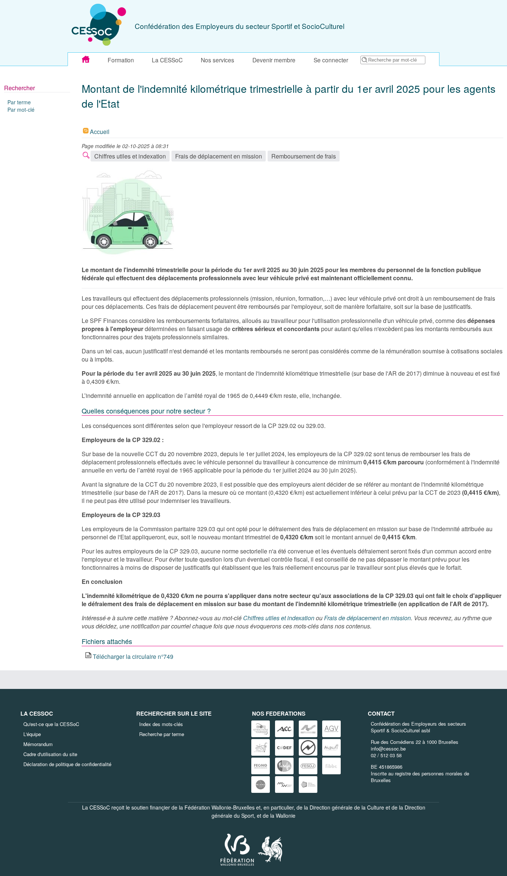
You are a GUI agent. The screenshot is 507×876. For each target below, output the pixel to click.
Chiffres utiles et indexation (130, 156)
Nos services (217, 60)
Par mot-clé (21, 109)
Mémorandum (38, 744)
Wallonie (285, 815)
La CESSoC (167, 60)
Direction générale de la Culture (347, 807)
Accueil (99, 131)
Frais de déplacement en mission (218, 156)
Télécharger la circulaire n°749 (133, 656)
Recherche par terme (161, 734)
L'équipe (32, 734)
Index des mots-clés (161, 724)
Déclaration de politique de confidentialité (67, 764)
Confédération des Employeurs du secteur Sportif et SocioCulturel (239, 26)
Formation (121, 60)
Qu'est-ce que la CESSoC (51, 724)
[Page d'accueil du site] (85, 59)
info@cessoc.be (388, 748)
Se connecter (331, 60)
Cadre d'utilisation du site (50, 754)
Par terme (19, 102)
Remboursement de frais (303, 156)
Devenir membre (273, 60)
